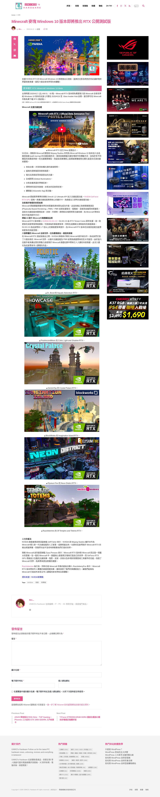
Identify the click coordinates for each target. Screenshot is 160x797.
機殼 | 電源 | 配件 (79, 760)
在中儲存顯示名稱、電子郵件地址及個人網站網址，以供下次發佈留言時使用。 (49, 692)
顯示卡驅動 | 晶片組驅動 (81, 774)
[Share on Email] (14, 56)
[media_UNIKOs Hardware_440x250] (128, 231)
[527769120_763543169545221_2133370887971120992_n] (128, 257)
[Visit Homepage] (30, 5)
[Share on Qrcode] (14, 50)
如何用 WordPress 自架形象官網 (118, 761)
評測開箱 (75, 771)
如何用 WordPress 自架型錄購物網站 (120, 763)
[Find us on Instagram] (121, 6)
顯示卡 (64, 774)
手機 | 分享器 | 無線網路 (69, 756)
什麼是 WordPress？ (113, 749)
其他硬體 (64, 753)
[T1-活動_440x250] (128, 101)
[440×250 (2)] (128, 179)
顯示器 (63, 778)
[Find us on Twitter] (125, 6)
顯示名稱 (15, 670)
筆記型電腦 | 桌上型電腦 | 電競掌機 (72, 767)
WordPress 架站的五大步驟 (116, 752)
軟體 (93, 6)
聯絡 (100, 6)
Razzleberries (28, 566)
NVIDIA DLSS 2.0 (49, 221)
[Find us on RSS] (129, 6)
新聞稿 (85, 6)
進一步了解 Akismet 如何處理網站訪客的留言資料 (68, 705)
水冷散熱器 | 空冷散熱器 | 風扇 (71, 764)
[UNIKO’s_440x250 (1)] (128, 127)
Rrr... (20, 29)
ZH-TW (109, 6)
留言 (13, 639)
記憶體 (63, 771)
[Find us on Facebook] (117, 6)
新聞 (77, 6)
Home (13, 15)
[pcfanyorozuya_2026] (128, 75)
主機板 (64, 749)
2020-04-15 (30, 29)
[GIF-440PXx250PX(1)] (128, 309)
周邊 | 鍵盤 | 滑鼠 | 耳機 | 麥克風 (83, 753)
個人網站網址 (64, 681)
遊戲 (37, 582)
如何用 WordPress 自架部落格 (117, 758)
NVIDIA (30, 582)
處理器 (92, 767)
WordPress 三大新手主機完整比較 (119, 755)
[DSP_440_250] (128, 205)
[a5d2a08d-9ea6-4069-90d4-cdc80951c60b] (128, 153)
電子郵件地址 (17, 681)
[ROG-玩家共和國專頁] (128, 49)
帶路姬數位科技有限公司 (67, 790)
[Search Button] (143, 6)
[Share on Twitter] (14, 44)
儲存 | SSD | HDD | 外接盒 (81, 749)
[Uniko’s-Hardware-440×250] (128, 283)
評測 (68, 6)
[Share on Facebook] (14, 39)
